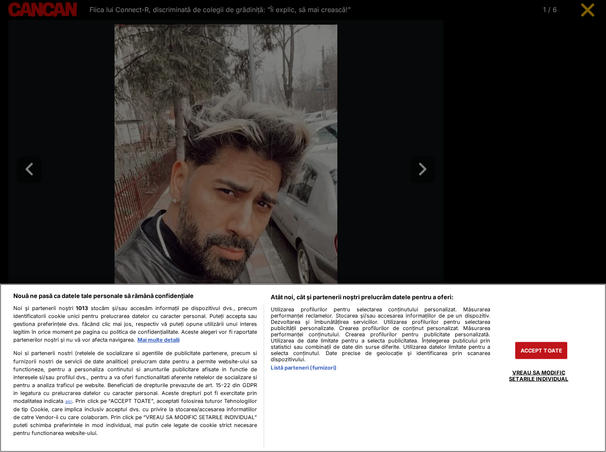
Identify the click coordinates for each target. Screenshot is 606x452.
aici (68, 401)
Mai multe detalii (158, 340)
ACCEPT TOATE (542, 351)
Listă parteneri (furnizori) (303, 368)
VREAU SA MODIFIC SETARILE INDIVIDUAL (538, 376)
